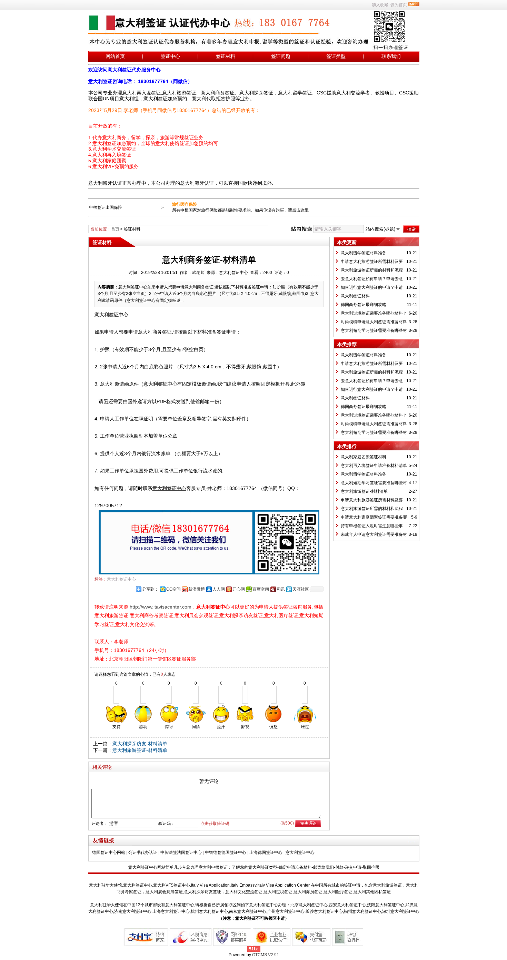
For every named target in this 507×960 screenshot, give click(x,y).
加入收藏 (380, 4)
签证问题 (280, 56)
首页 (115, 229)
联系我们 (391, 56)
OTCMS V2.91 (265, 954)
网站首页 (115, 56)
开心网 (238, 589)
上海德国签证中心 (265, 852)
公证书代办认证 (142, 852)
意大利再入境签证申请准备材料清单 (374, 465)
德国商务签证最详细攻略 (363, 304)
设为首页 (398, 4)
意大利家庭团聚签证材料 (363, 457)
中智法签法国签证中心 (181, 852)
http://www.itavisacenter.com (160, 607)
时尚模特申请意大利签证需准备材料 (374, 321)
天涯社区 (300, 589)
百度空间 (260, 589)
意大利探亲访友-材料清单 (139, 743)
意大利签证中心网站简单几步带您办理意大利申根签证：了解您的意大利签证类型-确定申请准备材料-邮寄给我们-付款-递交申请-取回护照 (253, 867)
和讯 (281, 589)
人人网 (218, 589)
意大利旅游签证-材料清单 (139, 750)
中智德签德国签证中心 (225, 852)
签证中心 (170, 56)
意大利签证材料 (355, 296)
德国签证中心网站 (108, 852)
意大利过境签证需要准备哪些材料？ (374, 313)
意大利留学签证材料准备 (363, 253)
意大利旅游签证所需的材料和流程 (372, 270)
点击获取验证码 (214, 823)
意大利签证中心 (121, 579)
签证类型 (336, 56)
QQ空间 (173, 589)
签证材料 (225, 56)
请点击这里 (298, 210)
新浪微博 (196, 589)
